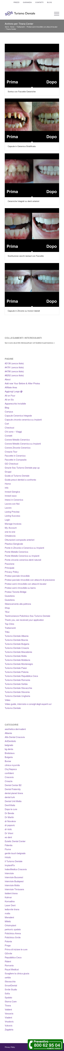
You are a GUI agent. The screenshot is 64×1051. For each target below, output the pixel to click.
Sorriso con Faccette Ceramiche (22, 91)
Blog (7, 407)
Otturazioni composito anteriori (19, 539)
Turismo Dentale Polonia (16, 671)
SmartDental (11, 985)
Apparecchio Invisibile (15, 403)
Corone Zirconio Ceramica (17, 447)
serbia (8, 977)
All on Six (9, 399)
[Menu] (55, 13)
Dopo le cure (11, 809)
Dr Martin (9, 817)
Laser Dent (10, 905)
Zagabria (9, 1029)
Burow (8, 761)
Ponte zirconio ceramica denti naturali (23, 559)
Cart (7, 423)
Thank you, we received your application (24, 619)
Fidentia (8, 845)
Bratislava (9, 753)
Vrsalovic (9, 1021)
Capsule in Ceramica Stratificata (22, 146)
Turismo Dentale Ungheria (17, 695)
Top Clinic (9, 623)
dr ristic (8, 829)
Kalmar (8, 897)
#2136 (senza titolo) (14, 363)
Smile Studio (11, 989)
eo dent (8, 837)
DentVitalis (10, 805)
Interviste (9, 873)
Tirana (8, 1005)
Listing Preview (12, 511)
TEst (7, 611)
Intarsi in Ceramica (14, 499)
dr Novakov (10, 821)
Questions (10, 595)
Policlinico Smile (13, 937)
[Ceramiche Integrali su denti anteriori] (32, 175)
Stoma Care (11, 1001)
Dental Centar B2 (13, 785)
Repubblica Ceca (13, 957)
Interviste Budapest (14, 881)
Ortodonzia (10, 535)
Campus (9, 411)
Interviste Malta (12, 885)
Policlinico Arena (13, 933)
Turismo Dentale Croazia (17, 647)
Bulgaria (9, 757)
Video (7, 699)
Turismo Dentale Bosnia (16, 639)
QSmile (8, 953)
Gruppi (8, 471)
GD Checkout (11, 463)
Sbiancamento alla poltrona (18, 603)
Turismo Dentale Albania (16, 635)
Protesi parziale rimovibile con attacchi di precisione (30, 579)
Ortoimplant (10, 925)
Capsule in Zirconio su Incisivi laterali (24, 310)
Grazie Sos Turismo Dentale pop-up (22, 467)
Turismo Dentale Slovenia (17, 691)
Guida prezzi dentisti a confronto (20, 479)
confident (9, 773)
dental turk (10, 797)
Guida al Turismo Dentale (17, 475)
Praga (8, 945)
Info (6, 487)
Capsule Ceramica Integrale (18, 415)
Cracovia (9, 777)
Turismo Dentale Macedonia (18, 651)
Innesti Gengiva (12, 491)
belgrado (9, 745)
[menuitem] (16, 2)
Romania (9, 965)
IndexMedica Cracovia (16, 869)
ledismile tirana (12, 909)
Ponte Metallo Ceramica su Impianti (22, 555)
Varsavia (9, 1013)
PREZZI (16, 2)
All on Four (10, 395)
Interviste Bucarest (14, 877)
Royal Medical (12, 969)
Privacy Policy (12, 571)
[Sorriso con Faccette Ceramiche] (32, 66)
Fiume (8, 849)
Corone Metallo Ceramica (17, 439)
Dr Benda (9, 813)
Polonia (8, 941)
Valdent (8, 1009)
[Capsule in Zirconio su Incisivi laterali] (32, 285)
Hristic (8, 857)
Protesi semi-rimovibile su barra (20, 587)
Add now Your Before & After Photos (22, 383)
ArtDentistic (10, 741)
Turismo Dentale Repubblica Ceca (21, 675)
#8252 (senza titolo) (14, 375)
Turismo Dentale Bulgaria (17, 643)
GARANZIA (27, 2)
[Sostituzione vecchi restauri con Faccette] (32, 230)
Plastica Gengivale (14, 543)
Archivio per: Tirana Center (19, 23)
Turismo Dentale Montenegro (19, 663)
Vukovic (9, 1025)
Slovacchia (10, 981)
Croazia (8, 781)
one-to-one (10, 531)
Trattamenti (10, 627)
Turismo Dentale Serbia (16, 683)
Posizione (9, 563)
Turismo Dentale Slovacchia (18, 687)
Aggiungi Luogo (13, 391)
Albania (8, 733)
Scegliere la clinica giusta (17, 973)
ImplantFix (10, 865)
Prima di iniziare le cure (16, 949)
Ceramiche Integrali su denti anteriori (23, 201)
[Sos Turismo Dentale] (26, 13)
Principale (9, 567)
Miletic (8, 921)
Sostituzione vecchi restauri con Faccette (26, 255)
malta (7, 913)
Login (7, 519)
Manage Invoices (13, 523)
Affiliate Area (11, 387)
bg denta (9, 749)
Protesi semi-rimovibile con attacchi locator (25, 583)
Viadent (8, 1017)
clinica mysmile (12, 765)
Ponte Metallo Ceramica (16, 551)
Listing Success (12, 515)
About (7, 379)
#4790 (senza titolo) (14, 371)
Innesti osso (11, 495)
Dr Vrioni (9, 833)
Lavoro (8, 507)
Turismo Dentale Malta (16, 655)
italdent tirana (11, 893)
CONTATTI (39, 2)
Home (8, 483)
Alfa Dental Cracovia (15, 737)
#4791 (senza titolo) (14, 367)
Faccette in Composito (15, 459)
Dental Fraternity (13, 789)
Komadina (10, 901)
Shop (7, 607)
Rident (8, 961)
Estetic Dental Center (15, 841)
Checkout (9, 427)
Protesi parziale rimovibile (17, 575)
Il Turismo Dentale (13, 861)
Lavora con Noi (12, 503)
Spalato (8, 997)
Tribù (7, 631)
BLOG (49, 2)
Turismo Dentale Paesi (16, 667)
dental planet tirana (14, 793)
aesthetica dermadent (15, 729)
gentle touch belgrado (15, 853)
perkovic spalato (13, 929)
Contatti (8, 435)
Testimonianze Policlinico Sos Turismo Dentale (27, 615)
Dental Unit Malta (13, 801)
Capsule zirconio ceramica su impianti (23, 419)
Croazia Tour (11, 451)
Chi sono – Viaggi (13, 431)
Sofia (7, 993)
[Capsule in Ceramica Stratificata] (32, 120)
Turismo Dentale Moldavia (17, 659)
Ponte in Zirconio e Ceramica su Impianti (24, 547)
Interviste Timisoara (14, 889)
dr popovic (10, 825)
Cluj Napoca (11, 769)
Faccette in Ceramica (15, 455)
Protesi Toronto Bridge (15, 591)
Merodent (9, 917)
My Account (11, 527)
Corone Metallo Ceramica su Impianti (23, 443)
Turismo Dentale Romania (17, 679)
